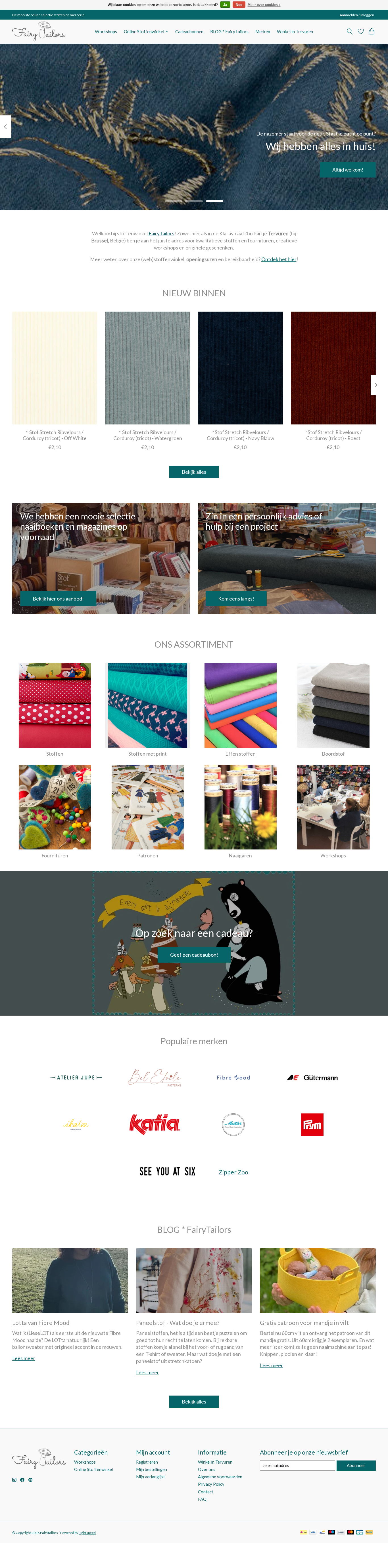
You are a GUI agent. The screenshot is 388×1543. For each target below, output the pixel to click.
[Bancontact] (322, 1532)
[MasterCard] (350, 1532)
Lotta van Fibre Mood (41, 1322)
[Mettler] (233, 1125)
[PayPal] (369, 1532)
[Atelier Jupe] (75, 1078)
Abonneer (356, 1465)
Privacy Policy (211, 1484)
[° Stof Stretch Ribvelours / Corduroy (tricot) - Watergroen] (147, 368)
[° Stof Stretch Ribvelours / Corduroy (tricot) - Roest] (333, 368)
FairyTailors (161, 233)
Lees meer (23, 1358)
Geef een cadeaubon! (194, 955)
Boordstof (333, 754)
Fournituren (54, 856)
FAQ (202, 1499)
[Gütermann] (312, 1078)
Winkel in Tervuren (295, 31)
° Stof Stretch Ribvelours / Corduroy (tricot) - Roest (333, 435)
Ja (225, 5)
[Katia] (154, 1125)
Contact (205, 1491)
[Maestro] (331, 1532)
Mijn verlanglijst (150, 1476)
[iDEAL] (303, 1532)
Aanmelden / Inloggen (357, 15)
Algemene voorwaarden (220, 1476)
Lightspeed (87, 1533)
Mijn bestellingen (151, 1469)
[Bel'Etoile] (154, 1078)
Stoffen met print (147, 754)
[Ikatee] (75, 1125)
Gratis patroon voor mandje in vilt (304, 1322)
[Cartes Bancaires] (359, 1532)
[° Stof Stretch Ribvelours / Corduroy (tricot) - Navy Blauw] (240, 368)
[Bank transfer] (341, 1532)
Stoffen (54, 754)
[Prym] (312, 1125)
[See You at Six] (167, 1172)
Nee (239, 5)
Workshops (106, 31)
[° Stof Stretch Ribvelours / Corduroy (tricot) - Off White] (54, 368)
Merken (262, 31)
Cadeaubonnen (189, 31)
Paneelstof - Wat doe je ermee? (177, 1322)
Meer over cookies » (264, 5)
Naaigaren (240, 856)
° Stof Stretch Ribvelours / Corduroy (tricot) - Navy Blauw (240, 435)
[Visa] (313, 1532)
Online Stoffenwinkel (93, 1469)
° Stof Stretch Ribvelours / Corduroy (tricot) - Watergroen (147, 435)
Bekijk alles (194, 472)
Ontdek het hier (279, 259)
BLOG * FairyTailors (229, 31)
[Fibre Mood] (233, 1078)
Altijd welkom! (347, 170)
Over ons (206, 1469)
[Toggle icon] (350, 31)
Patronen (147, 856)
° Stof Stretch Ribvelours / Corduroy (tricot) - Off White (55, 435)
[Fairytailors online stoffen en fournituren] (38, 31)
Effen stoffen (240, 754)
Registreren (147, 1462)
